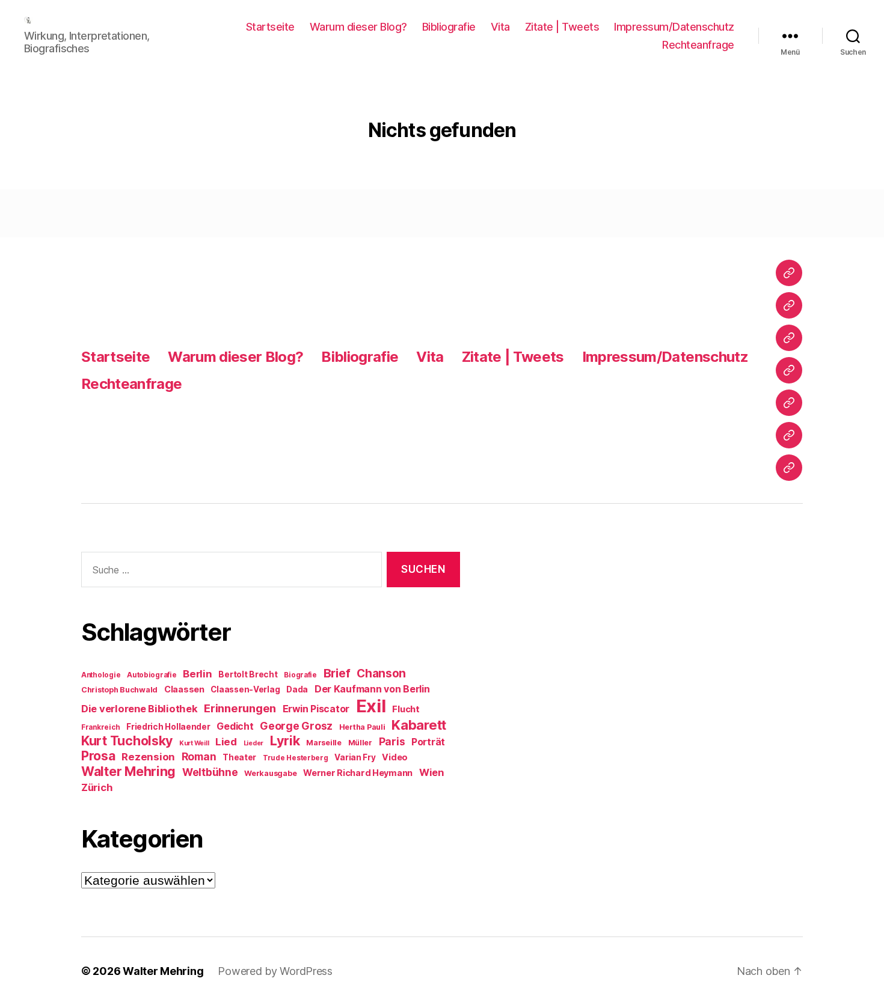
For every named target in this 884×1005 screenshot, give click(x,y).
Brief (337, 673)
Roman (199, 756)
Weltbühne (210, 772)
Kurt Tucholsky (127, 740)
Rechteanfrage (698, 44)
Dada (297, 689)
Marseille (324, 742)
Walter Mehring (128, 771)
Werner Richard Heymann (358, 773)
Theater (239, 757)
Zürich (96, 787)
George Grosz (296, 725)
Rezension (148, 757)
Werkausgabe (270, 773)
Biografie (300, 675)
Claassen (184, 689)
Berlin (197, 674)
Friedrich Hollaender (168, 727)
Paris (392, 741)
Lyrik (285, 740)
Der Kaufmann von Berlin (372, 689)
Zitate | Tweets (562, 26)
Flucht (405, 709)
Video (395, 757)
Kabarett (418, 724)
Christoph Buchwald (119, 689)
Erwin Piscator (316, 709)
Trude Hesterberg (295, 758)
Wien (431, 772)
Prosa (98, 755)
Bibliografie (449, 26)
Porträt (428, 742)
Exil (371, 705)
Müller (360, 742)
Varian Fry (354, 757)
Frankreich (100, 727)
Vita (500, 26)
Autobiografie (152, 675)
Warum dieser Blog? (358, 26)
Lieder (253, 743)
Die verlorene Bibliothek (139, 709)
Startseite (270, 26)
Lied (226, 742)
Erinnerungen (240, 708)
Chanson (381, 673)
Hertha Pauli (362, 727)
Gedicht (234, 726)
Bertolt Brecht (247, 674)
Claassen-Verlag (245, 689)
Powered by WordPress (275, 971)
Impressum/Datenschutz (674, 26)
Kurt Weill (194, 743)
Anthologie (100, 675)
